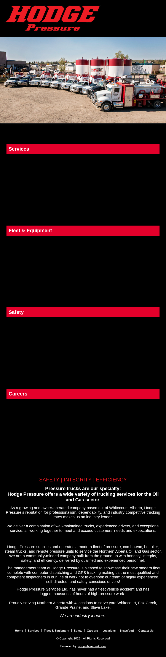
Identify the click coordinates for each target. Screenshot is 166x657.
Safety (78, 630)
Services (33, 630)
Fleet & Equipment (56, 630)
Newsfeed (127, 630)
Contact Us (145, 630)
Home (19, 630)
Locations (109, 630)
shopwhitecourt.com (92, 646)
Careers (92, 630)
